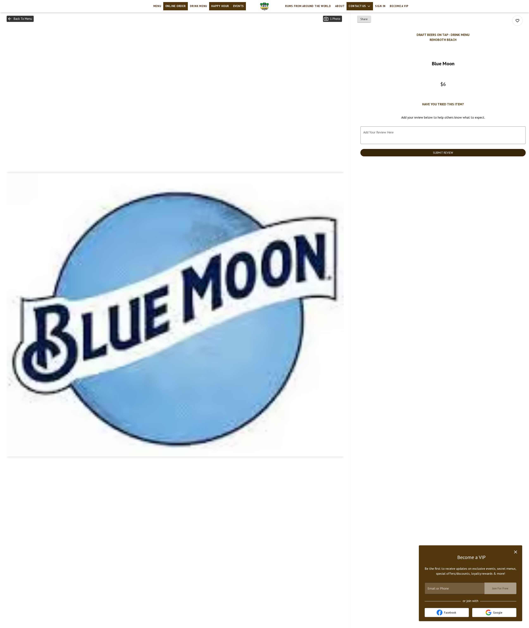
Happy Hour (220, 6)
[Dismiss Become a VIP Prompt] (516, 552)
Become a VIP (399, 6)
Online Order (175, 6)
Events (238, 6)
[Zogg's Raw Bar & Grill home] (264, 6)
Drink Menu (198, 6)
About (340, 6)
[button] (360, 6)
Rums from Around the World (308, 6)
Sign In (380, 6)
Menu (157, 6)
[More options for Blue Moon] (517, 21)
